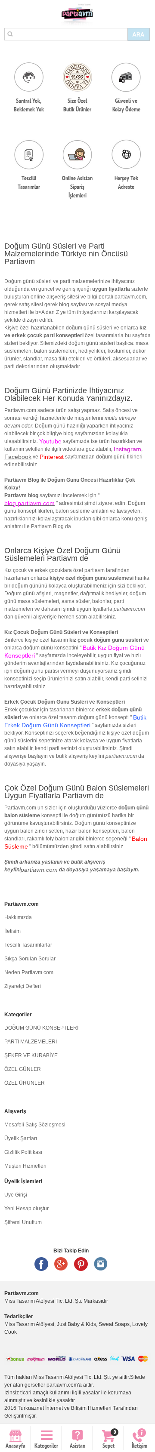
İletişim (12, 931)
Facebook (17, 456)
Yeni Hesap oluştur (26, 1209)
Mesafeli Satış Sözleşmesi (34, 1125)
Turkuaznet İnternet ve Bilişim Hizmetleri (65, 1408)
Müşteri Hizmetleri (25, 1166)
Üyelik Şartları (20, 1138)
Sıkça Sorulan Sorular (30, 959)
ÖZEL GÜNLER (22, 1069)
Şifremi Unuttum (23, 1222)
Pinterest (81, 1264)
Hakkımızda (18, 917)
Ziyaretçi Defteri (22, 986)
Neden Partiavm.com (28, 972)
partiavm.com (39, 869)
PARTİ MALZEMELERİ (30, 1042)
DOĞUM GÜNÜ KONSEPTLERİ (41, 1028)
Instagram (101, 1264)
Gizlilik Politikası (23, 1152)
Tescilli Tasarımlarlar (28, 945)
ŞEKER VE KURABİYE (31, 1055)
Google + (61, 1264)
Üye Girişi (15, 1195)
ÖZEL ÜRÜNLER (24, 1083)
